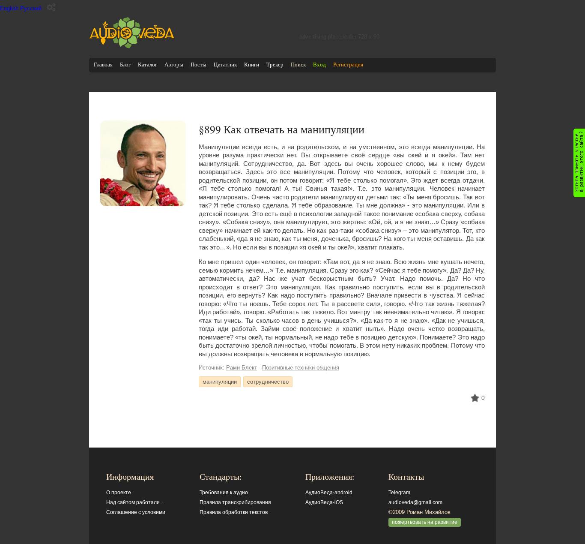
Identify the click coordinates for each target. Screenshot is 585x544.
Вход (319, 64)
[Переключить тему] (51, 7)
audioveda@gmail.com (415, 502)
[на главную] (132, 46)
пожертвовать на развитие (424, 522)
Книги (251, 64)
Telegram (399, 493)
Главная (103, 64)
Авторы (173, 64)
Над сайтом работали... (135, 502)
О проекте (118, 493)
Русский (31, 8)
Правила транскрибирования (235, 502)
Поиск (298, 64)
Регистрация (348, 64)
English (9, 8)
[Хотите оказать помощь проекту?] (579, 163)
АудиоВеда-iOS (324, 502)
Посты (198, 64)
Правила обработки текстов (234, 512)
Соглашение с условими (135, 512)
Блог (125, 64)
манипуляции (220, 382)
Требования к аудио (224, 493)
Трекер (275, 64)
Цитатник (225, 64)
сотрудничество (268, 382)
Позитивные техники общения (300, 367)
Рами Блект (241, 367)
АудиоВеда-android (328, 493)
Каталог (147, 64)
